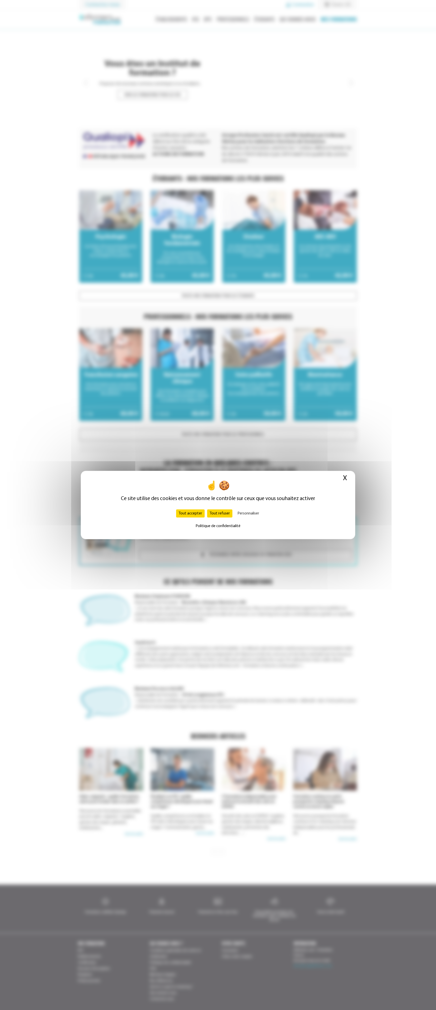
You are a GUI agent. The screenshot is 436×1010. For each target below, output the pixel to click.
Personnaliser (248, 513)
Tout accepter (190, 513)
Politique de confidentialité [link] (218, 526)
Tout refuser (220, 513)
